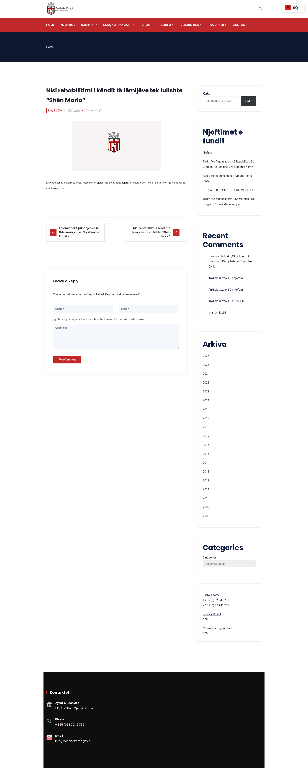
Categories (210, 557)
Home (50, 25)
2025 (206, 364)
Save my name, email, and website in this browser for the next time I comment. (101, 319)
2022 (206, 391)
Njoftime (68, 25)
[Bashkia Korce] (60, 9)
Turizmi (145, 25)
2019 (206, 418)
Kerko (206, 93)
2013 (206, 471)
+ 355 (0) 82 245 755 (69, 725)
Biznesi (166, 25)
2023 (206, 382)
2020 (206, 409)
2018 (206, 427)
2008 (206, 516)
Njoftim (207, 152)
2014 (206, 462)
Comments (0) (94, 110)
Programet (217, 25)
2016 (206, 445)
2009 (206, 507)
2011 (206, 489)
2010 (206, 498)
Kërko (248, 101)
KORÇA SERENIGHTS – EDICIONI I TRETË (229, 190)
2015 (206, 453)
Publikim (239, 301)
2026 (206, 356)
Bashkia (87, 25)
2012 (206, 480)
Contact (240, 25)
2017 (206, 436)
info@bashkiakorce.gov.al (73, 741)
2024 (206, 373)
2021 (206, 400)
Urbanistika (190, 25)
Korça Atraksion (116, 25)
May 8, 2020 (55, 110)
